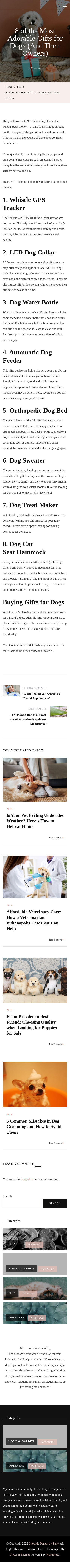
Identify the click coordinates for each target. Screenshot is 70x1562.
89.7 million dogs (36, 121)
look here (45, 492)
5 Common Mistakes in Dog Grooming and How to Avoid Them (34, 1127)
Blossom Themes (20, 1554)
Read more (55, 837)
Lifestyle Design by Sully (44, 1543)
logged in (27, 1179)
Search (7, 1196)
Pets (34, 23)
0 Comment (35, 69)
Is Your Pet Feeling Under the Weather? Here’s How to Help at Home (35, 821)
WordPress (52, 1554)
